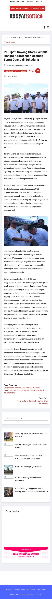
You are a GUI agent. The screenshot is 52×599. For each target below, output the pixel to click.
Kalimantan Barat (17, 2)
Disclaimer (41, 589)
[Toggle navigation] (4, 27)
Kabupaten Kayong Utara (33, 37)
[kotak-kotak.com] (26, 552)
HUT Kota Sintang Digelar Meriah (28, 467)
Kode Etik (31, 589)
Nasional (30, 2)
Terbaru (39, 2)
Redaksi (9, 589)
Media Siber (20, 589)
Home (6, 37)
